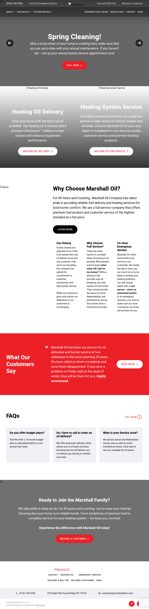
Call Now (73, 65)
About (9, 12)
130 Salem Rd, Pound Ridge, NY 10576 (67, 593)
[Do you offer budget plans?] (27, 444)
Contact (130, 12)
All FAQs (131, 417)
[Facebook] (132, 604)
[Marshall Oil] (74, 4)
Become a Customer (132, 3)
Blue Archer (40, 605)
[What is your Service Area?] (121, 444)
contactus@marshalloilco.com (117, 593)
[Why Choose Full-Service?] (97, 277)
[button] (14, 12)
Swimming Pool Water (96, 12)
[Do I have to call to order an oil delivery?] (74, 444)
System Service (42, 12)
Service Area (117, 12)
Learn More (65, 229)
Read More (128, 364)
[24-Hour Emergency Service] (128, 277)
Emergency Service (90, 575)
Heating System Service (109, 151)
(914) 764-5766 (14, 3)
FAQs (140, 12)
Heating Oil (23, 12)
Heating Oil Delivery (36, 151)
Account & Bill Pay (106, 3)
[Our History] (67, 277)
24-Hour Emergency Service (43, 3)
